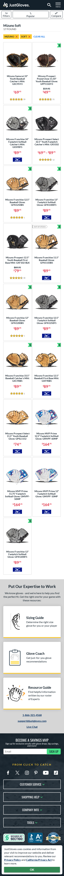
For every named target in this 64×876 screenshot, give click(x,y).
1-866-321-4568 (32, 715)
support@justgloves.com (32, 720)
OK (32, 869)
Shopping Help (30, 797)
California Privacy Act (39, 859)
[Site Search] (48, 5)
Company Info (30, 809)
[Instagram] (27, 773)
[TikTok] (56, 773)
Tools (30, 822)
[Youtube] (46, 773)
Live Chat (32, 726)
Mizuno (9, 36)
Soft (24, 36)
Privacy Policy (12, 859)
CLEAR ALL (39, 36)
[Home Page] (16, 5)
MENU (59, 6)
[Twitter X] (17, 773)
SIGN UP (53, 751)
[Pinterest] (35, 773)
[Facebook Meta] (8, 773)
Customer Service (30, 784)
